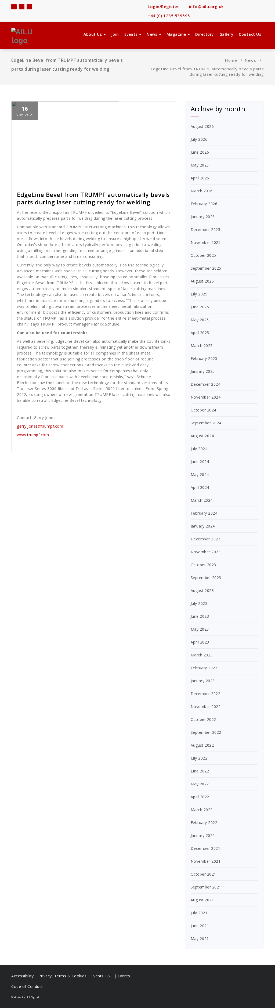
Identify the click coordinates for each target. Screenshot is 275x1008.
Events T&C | (104, 975)
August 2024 (202, 435)
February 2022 (204, 822)
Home (231, 60)
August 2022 (202, 745)
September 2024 (206, 422)
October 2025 (203, 255)
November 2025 (206, 242)
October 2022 (203, 719)
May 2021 (200, 938)
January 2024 (203, 526)
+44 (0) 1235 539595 (168, 15)
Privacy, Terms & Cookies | (64, 975)
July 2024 (199, 448)
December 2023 (205, 538)
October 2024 (203, 410)
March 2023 (202, 654)
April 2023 (200, 642)
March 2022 (202, 809)
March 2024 (202, 500)
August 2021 (202, 899)
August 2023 (202, 590)
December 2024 (205, 384)
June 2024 (200, 461)
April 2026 (200, 177)
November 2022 (206, 706)
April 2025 (200, 332)
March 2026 (202, 190)
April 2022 (200, 796)
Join (115, 34)
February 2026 (204, 203)
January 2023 (203, 680)
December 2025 (205, 229)
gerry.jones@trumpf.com (40, 426)
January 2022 (203, 835)
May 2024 (200, 474)
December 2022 (205, 693)
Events (131, 34)
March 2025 (202, 345)
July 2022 (199, 758)
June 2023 (200, 616)
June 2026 (200, 152)
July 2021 (199, 912)
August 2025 (202, 281)
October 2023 (203, 564)
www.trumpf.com (33, 434)
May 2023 (200, 629)
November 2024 (206, 397)
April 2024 (200, 487)
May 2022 (200, 783)
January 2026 (203, 216)
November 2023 (206, 551)
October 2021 (203, 874)
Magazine (177, 34)
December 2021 (205, 848)
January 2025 (203, 371)
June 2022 (200, 771)
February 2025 (204, 358)
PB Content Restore (37, 180)
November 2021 (206, 861)
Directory (204, 34)
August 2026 (202, 126)
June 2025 (200, 306)
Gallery (226, 34)
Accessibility (22, 975)
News (152, 34)
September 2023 (206, 577)
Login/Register (163, 6)
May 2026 (200, 165)
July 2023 (199, 603)
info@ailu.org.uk (206, 6)
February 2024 (204, 513)
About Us (93, 34)
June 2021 (200, 925)
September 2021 (206, 887)
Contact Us (250, 34)
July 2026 (199, 139)
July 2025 (199, 294)
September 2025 (206, 268)
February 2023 (204, 667)
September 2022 (206, 732)
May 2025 (200, 319)
